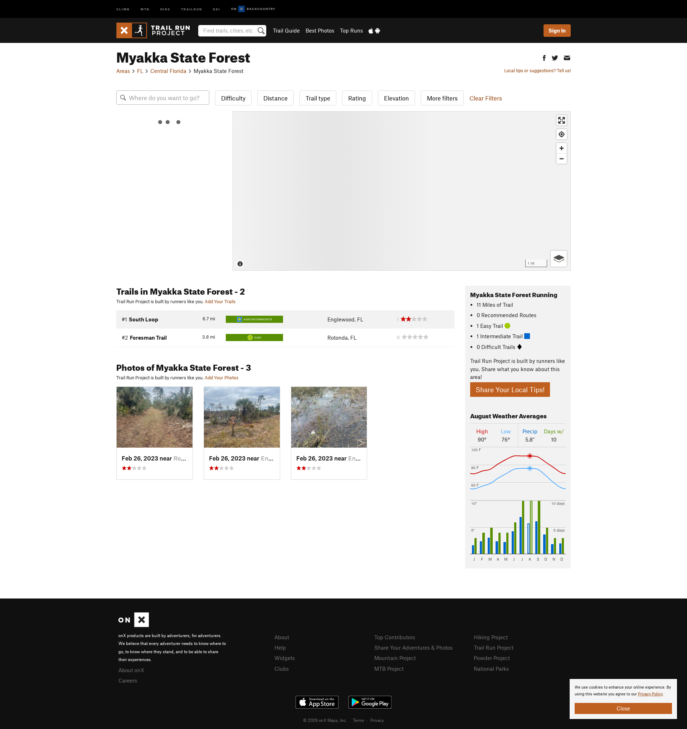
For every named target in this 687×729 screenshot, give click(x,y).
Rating (357, 98)
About (281, 637)
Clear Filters (485, 98)
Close (623, 708)
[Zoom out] (561, 158)
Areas (123, 71)
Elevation (396, 98)
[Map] (401, 191)
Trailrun (191, 8)
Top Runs (351, 30)
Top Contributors (394, 637)
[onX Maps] (133, 625)
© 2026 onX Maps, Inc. (325, 720)
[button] (544, 57)
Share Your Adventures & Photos (413, 647)
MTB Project (389, 668)
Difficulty (233, 98)
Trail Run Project (493, 647)
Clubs (281, 668)
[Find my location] (561, 134)
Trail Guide (286, 30)
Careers (127, 680)
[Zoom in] (561, 148)
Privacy (377, 720)
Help (280, 647)
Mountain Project (395, 658)
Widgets (284, 658)
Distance (275, 98)
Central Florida (168, 71)
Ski (216, 8)
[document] (623, 699)
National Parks (491, 668)
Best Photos (320, 30)
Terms (358, 720)
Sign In (557, 30)
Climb (123, 8)
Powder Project (492, 658)
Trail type (318, 98)
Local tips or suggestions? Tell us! (537, 70)
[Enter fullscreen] (561, 120)
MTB (145, 8)
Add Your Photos (221, 377)
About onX (131, 670)
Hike (165, 8)
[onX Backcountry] (253, 9)
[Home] (156, 30)
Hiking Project (491, 637)
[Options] (559, 259)
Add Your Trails (220, 301)
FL (140, 71)
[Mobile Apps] (374, 30)
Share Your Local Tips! (510, 389)
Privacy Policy (650, 694)
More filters (442, 98)
